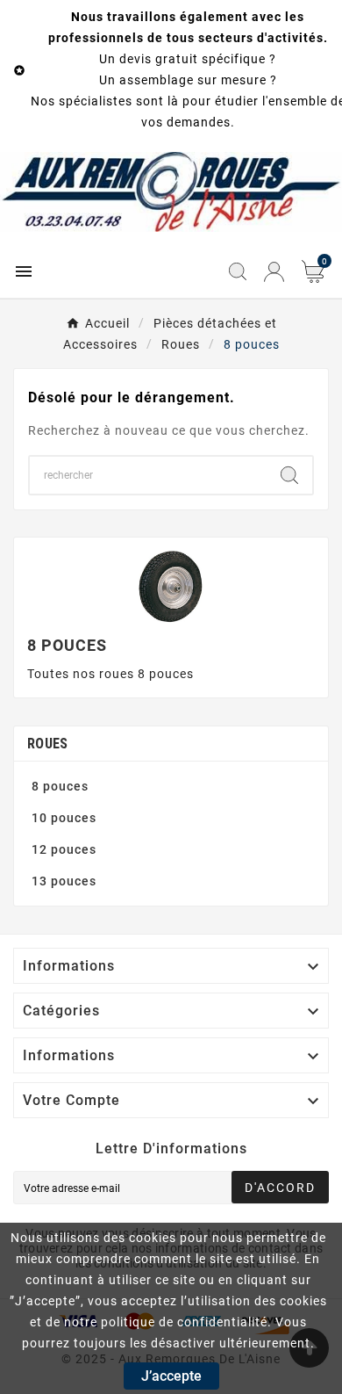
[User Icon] (274, 272)
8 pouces (60, 786)
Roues (47, 743)
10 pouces (64, 818)
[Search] (289, 475)
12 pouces (64, 849)
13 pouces (64, 881)
